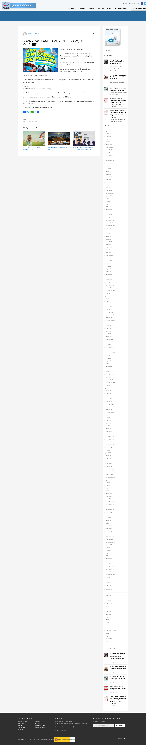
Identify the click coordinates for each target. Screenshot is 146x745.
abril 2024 (108, 206)
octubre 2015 (109, 474)
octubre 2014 (109, 507)
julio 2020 (108, 325)
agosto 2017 (109, 415)
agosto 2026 (109, 131)
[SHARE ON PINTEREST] (33, 121)
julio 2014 (108, 515)
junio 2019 (108, 358)
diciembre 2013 (110, 534)
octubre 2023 (109, 223)
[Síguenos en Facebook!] (124, 738)
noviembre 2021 (110, 285)
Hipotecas (108, 614)
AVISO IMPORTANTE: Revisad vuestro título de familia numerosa (118, 100)
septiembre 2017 (110, 412)
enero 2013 (109, 563)
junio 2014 (108, 517)
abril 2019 (108, 363)
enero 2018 (109, 401)
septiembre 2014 (110, 509)
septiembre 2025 (110, 160)
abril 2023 (108, 239)
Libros (107, 619)
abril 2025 (108, 174)
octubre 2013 (109, 539)
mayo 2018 (108, 390)
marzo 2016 (109, 461)
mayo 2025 (108, 171)
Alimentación (109, 598)
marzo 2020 (109, 336)
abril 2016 (108, 458)
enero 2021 (108, 309)
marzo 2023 (109, 241)
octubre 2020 (109, 317)
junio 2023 (108, 233)
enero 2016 (109, 466)
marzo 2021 (109, 304)
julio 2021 (108, 293)
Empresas (20, 729)
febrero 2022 (109, 277)
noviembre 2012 (110, 569)
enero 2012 (108, 582)
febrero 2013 (109, 561)
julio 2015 (108, 482)
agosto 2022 (109, 260)
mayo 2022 (108, 269)
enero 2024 (109, 214)
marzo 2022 (109, 274)
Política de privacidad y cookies (45, 739)
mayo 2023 (109, 236)
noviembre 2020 (110, 315)
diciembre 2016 (110, 436)
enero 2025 (109, 182)
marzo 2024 (109, 209)
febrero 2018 (109, 398)
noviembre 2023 (110, 220)
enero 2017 (108, 434)
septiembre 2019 (110, 352)
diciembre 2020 (110, 312)
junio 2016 (108, 452)
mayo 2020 (109, 331)
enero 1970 (109, 585)
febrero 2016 (109, 463)
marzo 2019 (109, 366)
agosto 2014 (109, 512)
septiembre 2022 (110, 258)
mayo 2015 (108, 488)
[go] (125, 50)
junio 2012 (108, 580)
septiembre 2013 (110, 542)
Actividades (49, 34)
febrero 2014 (109, 528)
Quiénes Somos (22, 721)
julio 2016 (108, 450)
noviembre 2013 (110, 536)
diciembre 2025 (110, 152)
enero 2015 (108, 498)
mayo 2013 (108, 553)
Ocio (107, 627)
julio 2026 (108, 133)
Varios (107, 641)
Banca (107, 606)
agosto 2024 (109, 195)
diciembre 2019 (110, 344)
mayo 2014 (108, 520)
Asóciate (37, 721)
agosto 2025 (109, 163)
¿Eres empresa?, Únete (133, 3)
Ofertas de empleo (111, 630)
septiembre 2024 (110, 193)
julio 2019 (108, 355)
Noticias (108, 625)
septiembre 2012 (110, 574)
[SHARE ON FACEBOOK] (27, 121)
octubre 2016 (109, 442)
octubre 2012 (109, 572)
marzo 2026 (109, 144)
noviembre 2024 (110, 187)
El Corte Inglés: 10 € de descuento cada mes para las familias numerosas (118, 88)
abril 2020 (108, 333)
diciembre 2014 (110, 501)
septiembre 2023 (110, 225)
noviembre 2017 (110, 407)
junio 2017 (108, 420)
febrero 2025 (109, 179)
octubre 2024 (109, 190)
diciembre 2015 (110, 469)
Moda (107, 622)
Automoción (109, 603)
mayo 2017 (108, 423)
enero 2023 (109, 247)
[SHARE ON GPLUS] (30, 121)
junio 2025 (108, 168)
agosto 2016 (109, 447)
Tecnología (109, 638)
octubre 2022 (109, 255)
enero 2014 (109, 531)
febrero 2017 (109, 431)
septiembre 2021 (110, 290)
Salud (107, 633)
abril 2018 (108, 393)
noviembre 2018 (110, 377)
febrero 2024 (109, 212)
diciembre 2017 (110, 404)
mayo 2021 (108, 298)
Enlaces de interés (40, 725)
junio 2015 (108, 485)
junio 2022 (108, 266)
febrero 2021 (109, 306)
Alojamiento (109, 600)
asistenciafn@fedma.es (72, 726)
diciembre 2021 (110, 282)
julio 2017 (108, 417)
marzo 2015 (109, 493)
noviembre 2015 (110, 471)
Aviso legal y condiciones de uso (26, 739)
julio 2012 (108, 577)
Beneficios (108, 608)
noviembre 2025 (110, 155)
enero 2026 (109, 149)
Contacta (124, 3)
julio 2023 (108, 231)
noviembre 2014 (110, 504)
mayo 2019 (108, 361)
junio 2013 (108, 550)
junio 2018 (108, 388)
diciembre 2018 (110, 374)
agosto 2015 (109, 480)
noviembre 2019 (110, 347)
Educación (108, 611)
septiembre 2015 (110, 477)
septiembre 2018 (110, 382)
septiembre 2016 (110, 444)
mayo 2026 (109, 139)
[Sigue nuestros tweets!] (127, 738)
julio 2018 (108, 385)
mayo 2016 (108, 455)
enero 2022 (109, 279)
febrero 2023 (109, 244)
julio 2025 (108, 166)
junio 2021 (108, 296)
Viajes (107, 644)
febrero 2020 (109, 339)
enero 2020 (109, 342)
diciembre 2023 (110, 217)
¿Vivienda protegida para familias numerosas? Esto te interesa (118, 76)
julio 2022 (108, 263)
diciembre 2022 (110, 250)
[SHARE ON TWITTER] (24, 121)
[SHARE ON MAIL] (36, 121)
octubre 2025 (109, 158)
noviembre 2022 (110, 252)
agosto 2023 (109, 228)
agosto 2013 (109, 544)
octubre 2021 (109, 287)
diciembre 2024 (110, 185)
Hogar (107, 617)
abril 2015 (108, 490)
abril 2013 (108, 555)
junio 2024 (108, 201)
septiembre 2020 (110, 320)
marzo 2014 (109, 526)
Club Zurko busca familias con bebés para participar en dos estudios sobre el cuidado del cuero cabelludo (118, 114)
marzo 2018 (109, 396)
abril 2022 (108, 271)
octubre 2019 (109, 350)
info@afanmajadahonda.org (66, 725)
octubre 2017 (109, 409)
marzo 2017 (109, 428)
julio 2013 (108, 547)
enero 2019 (109, 371)
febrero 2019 (109, 369)
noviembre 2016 (110, 439)
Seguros (108, 636)
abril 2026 (108, 141)
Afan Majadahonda (33, 33)
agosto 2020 (109, 323)
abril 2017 (108, 425)
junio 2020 (108, 328)
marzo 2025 (109, 177)
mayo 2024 (109, 204)
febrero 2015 (109, 496)
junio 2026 (108, 136)
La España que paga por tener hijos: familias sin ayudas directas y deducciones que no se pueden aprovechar (117, 63)
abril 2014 (108, 523)
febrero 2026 (109, 147)
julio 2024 (108, 198)
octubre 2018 (109, 379)
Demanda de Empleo (41, 727)
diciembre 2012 (110, 566)
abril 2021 (108, 301)
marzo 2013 (109, 558)
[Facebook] (142, 3)
